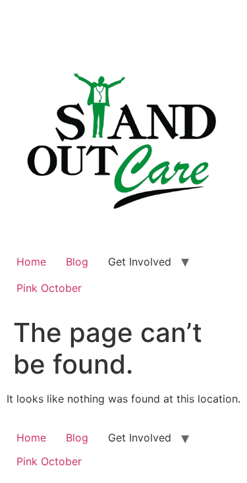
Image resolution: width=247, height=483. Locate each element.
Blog (77, 261)
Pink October (49, 288)
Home (31, 261)
